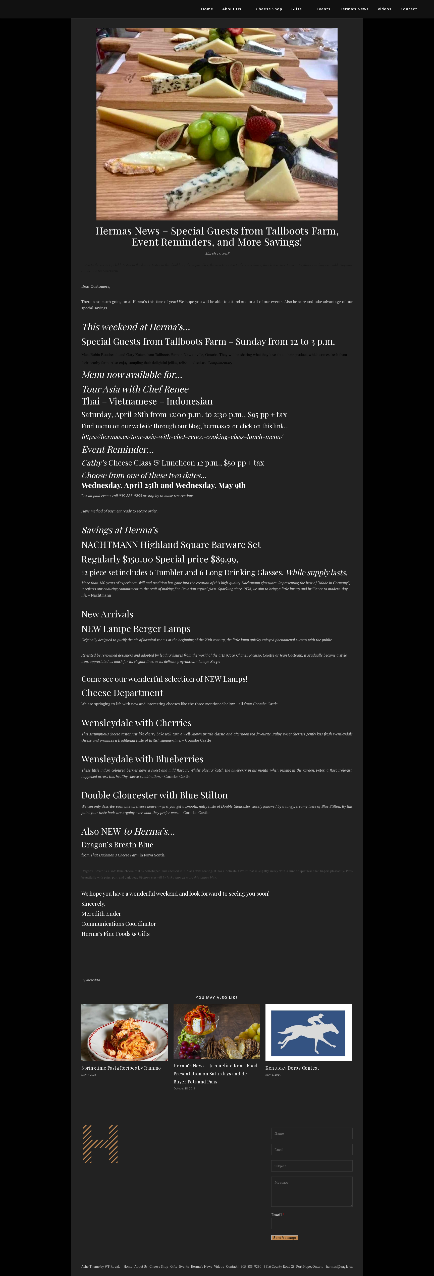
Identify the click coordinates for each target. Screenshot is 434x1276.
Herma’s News (354, 8)
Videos (385, 8)
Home (207, 8)
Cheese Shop (269, 8)
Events (324, 8)
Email (278, 1214)
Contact (409, 8)
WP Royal (112, 1266)
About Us (231, 8)
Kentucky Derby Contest (292, 1068)
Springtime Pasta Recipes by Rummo (121, 1068)
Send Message (284, 1238)
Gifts (296, 8)
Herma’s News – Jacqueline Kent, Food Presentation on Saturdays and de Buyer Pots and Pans (216, 1074)
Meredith (93, 979)
